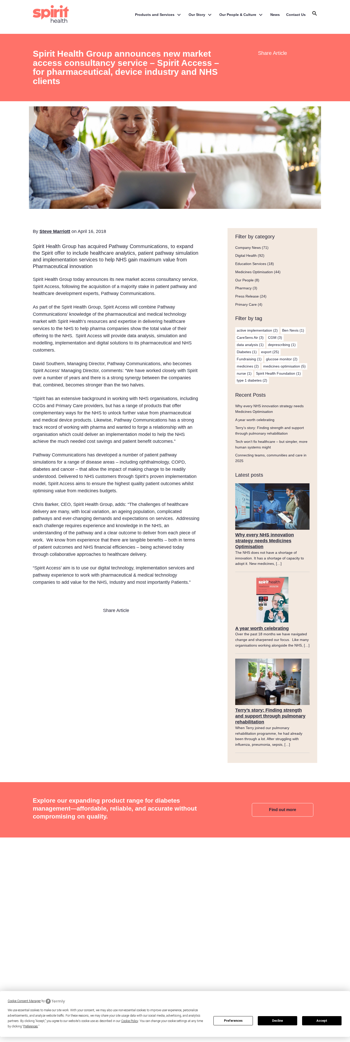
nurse (244, 373)
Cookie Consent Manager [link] (24, 1001)
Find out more (282, 809)
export (270, 352)
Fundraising (249, 359)
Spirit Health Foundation (278, 373)
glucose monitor (281, 359)
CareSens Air (250, 337)
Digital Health (246, 255)
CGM (275, 337)
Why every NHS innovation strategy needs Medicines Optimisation (264, 540)
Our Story (197, 15)
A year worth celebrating (254, 420)
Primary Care (246, 304)
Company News (248, 248)
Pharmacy (243, 288)
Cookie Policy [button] (129, 1021)
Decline (277, 1021)
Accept (321, 1021)
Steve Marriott (54, 231)
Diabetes (247, 352)
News (275, 15)
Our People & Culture (237, 15)
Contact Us (296, 15)
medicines (248, 366)
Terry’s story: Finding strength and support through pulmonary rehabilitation (270, 716)
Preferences (233, 1021)
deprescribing (282, 345)
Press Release (247, 296)
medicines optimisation (284, 366)
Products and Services (154, 15)
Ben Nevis (293, 330)
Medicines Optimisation (254, 272)
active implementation (257, 330)
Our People (244, 280)
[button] (314, 14)
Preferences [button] (30, 1026)
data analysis (250, 345)
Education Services (250, 264)
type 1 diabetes (252, 380)
